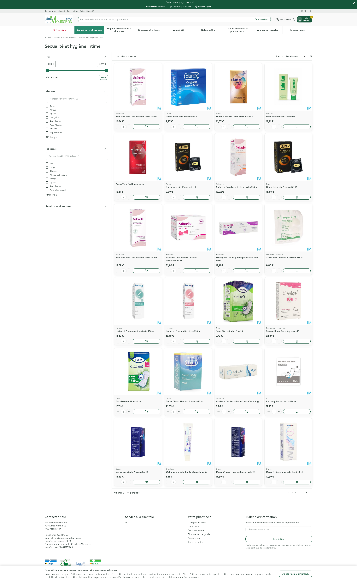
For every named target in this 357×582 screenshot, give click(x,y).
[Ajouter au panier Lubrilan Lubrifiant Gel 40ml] (297, 126)
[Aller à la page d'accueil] (59, 19)
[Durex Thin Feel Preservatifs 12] (138, 157)
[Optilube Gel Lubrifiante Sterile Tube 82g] (238, 372)
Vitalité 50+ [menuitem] (183, 30)
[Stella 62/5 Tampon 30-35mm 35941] (288, 228)
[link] (289, 492)
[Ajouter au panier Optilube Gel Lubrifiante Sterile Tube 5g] (196, 482)
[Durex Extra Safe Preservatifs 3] (188, 87)
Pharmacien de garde (199, 534)
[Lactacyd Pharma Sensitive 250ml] (188, 301)
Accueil (48, 37)
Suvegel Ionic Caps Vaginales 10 (282, 331)
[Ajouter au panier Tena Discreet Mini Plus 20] (246, 341)
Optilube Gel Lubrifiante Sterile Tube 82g (237, 401)
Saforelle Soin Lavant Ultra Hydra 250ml (236, 187)
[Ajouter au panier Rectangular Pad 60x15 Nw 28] (297, 411)
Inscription (278, 539)
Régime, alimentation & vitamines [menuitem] (120, 30)
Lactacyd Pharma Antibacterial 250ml (135, 331)
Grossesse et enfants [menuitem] (151, 30)
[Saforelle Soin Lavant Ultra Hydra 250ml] (238, 157)
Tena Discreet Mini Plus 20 (229, 331)
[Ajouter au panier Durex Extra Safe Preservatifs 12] (146, 482)
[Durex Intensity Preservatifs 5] (188, 157)
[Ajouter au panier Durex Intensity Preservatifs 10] (297, 197)
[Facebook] (310, 563)
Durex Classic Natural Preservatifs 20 (184, 401)
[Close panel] (354, 3)
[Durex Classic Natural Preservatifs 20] (188, 372)
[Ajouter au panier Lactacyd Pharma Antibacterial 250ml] (146, 341)
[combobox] (165, 19)
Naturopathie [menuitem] (212, 30)
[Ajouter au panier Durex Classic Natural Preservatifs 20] (196, 411)
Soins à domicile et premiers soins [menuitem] (240, 30)
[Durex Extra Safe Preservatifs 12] (138, 442)
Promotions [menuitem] (61, 29)
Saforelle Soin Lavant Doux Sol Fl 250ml (136, 116)
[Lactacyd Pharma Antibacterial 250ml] (138, 301)
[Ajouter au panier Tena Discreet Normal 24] (146, 411)
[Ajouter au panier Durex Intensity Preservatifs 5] (196, 197)
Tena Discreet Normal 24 (128, 401)
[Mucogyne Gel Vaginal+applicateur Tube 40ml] (238, 228)
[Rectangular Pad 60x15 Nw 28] (288, 372)
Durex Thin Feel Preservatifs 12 (131, 184)
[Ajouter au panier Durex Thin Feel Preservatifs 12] (146, 197)
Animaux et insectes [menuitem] (270, 30)
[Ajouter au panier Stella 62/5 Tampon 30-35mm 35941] (297, 270)
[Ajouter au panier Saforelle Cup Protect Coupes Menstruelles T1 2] (196, 270)
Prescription (72, 10)
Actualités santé (87, 10)
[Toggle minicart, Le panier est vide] (299, 19)
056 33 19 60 (62, 534)
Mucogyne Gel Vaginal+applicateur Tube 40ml (237, 259)
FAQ (127, 522)
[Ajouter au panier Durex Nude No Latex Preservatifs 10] (246, 126)
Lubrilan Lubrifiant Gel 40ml (280, 116)
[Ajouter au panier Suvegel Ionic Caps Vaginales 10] (297, 341)
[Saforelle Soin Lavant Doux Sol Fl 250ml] (138, 87)
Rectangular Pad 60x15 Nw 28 (281, 401)
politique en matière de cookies (183, 577)
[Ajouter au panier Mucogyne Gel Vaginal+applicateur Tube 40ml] (246, 270)
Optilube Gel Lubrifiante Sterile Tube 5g (186, 471)
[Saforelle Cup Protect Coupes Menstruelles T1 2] (188, 228)
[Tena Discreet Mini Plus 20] (238, 301)
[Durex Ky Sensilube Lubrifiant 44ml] (288, 442)
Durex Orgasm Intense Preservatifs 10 (235, 471)
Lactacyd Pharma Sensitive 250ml (183, 331)
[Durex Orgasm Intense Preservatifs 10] (238, 442)
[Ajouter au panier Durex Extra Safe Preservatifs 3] (196, 126)
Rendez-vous (50, 10)
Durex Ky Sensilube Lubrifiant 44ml (284, 471)
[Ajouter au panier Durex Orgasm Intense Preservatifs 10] (246, 482)
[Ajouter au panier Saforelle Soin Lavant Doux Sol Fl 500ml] (146, 270)
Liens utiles (193, 526)
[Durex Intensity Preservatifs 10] (288, 157)
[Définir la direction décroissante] (310, 56)
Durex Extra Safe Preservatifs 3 (181, 116)
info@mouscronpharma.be (67, 537)
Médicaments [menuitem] (301, 30)
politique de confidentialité (263, 547)
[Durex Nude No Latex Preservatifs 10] (238, 87)
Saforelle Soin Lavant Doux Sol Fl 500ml (136, 257)
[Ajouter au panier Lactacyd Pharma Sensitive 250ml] (196, 341)
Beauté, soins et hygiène (65, 37)
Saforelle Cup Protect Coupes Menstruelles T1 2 (181, 259)
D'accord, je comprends (295, 574)
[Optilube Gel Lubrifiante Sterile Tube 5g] (188, 442)
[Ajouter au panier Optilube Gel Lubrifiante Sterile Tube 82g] (246, 411)
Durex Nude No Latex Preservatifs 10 (234, 116)
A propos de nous (197, 522)
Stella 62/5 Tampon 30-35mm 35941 (284, 257)
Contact (61, 10)
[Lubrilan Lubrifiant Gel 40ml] (288, 87)
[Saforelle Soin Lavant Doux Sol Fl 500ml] (138, 228)
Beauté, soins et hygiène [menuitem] (90, 30)
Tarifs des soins (195, 542)
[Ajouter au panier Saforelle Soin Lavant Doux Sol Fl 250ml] (146, 126)
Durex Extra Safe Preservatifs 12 (132, 471)
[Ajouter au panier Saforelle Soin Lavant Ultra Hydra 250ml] (246, 197)
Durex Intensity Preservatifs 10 (281, 187)
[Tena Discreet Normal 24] (138, 372)
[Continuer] (310, 492)
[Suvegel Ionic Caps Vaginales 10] (288, 301)
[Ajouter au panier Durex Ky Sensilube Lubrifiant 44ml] (297, 482)
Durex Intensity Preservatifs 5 (181, 187)
